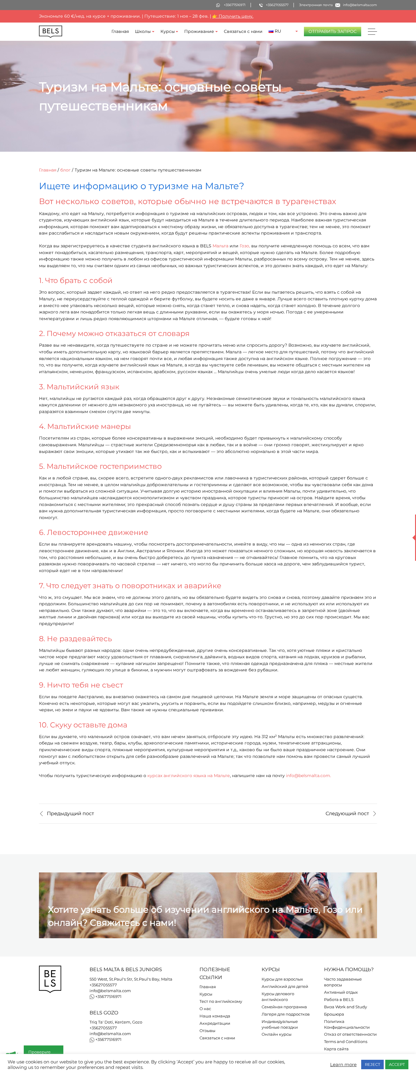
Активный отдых (341, 992)
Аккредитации (214, 1023)
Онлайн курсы (276, 1034)
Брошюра (334, 1014)
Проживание (199, 31)
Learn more (343, 1064)
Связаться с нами (243, 31)
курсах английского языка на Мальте (188, 775)
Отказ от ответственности (350, 1034)
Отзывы (207, 1030)
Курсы (167, 31)
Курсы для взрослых (282, 979)
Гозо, (245, 246)
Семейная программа (284, 1007)
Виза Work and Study (345, 1007)
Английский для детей (285, 986)
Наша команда (214, 1016)
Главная (120, 31)
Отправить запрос (332, 31)
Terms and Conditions (345, 1041)
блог (65, 170)
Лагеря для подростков (286, 1014)
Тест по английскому (220, 1001)
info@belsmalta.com (110, 990)
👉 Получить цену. (232, 16)
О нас (205, 1008)
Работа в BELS (339, 999)
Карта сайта (336, 1049)
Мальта (220, 246)
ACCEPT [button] (397, 1064)
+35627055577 (103, 985)
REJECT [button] (372, 1064)
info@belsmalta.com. (308, 775)
